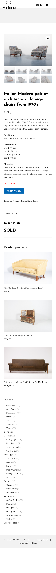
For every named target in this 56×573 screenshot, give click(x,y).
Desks (9, 504)
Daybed (9, 466)
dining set (8, 432)
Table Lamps (12, 447)
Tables (7, 496)
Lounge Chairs (26, 201)
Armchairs (17, 201)
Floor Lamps (11, 443)
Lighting (7, 436)
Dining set (10, 508)
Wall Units (10, 492)
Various (9, 424)
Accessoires (9, 405)
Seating (35, 201)
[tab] (12, 213)
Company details (41, 540)
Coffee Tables (12, 500)
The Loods (25, 540)
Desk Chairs (11, 470)
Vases (9, 428)
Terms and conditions (28, 543)
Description (11, 213)
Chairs (9, 462)
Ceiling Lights (12, 439)
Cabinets (10, 485)
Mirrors (9, 417)
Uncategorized (10, 523)
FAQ (41, 170)
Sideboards (11, 489)
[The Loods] (9, 5)
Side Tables (11, 515)
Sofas (9, 477)
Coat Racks (11, 409)
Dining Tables (12, 511)
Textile (9, 420)
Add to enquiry (14, 191)
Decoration (11, 413)
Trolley (9, 519)
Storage (7, 481)
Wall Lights (11, 451)
